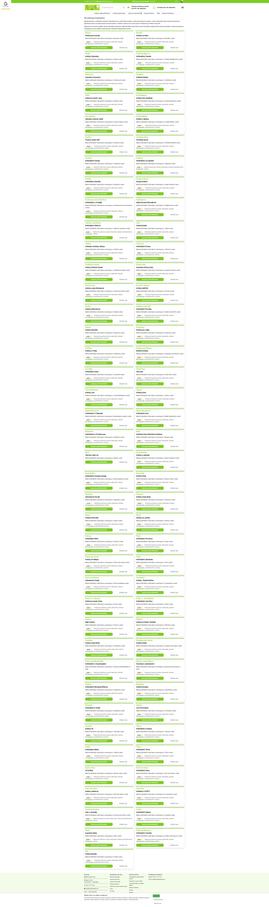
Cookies (131, 890)
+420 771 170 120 (91, 1)
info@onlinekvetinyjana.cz (105, 1)
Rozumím (156, 896)
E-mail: (150, 879)
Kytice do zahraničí (134, 13)
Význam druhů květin (115, 881)
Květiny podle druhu (119, 13)
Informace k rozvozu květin (141, 1)
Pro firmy (112, 891)
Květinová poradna (114, 884)
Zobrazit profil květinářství (99, 47)
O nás (111, 888)
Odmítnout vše (157, 903)
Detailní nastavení (158, 899)
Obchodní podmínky (115, 877)
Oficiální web (123, 47)
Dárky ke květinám (168, 13)
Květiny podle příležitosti (102, 13)
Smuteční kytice (149, 13)
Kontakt (152, 1)
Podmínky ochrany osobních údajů (118, 886)
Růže (158, 13)
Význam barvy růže (114, 879)
